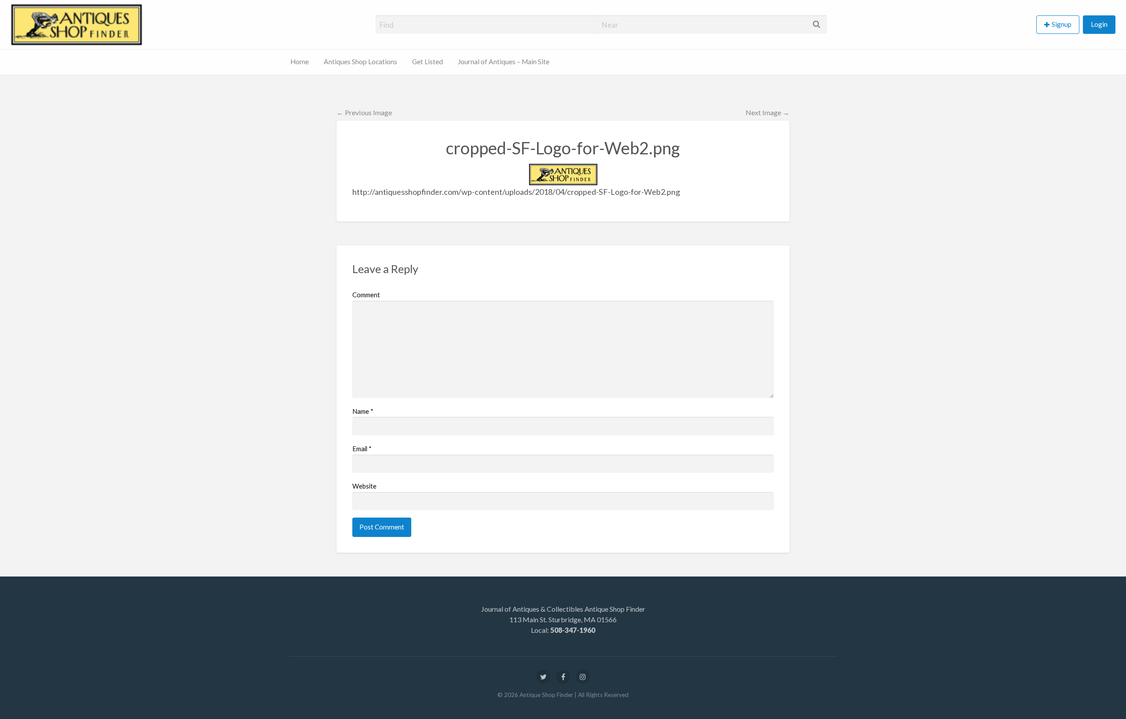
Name (362, 411)
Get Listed (427, 62)
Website (364, 486)
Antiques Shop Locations (360, 62)
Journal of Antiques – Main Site (503, 62)
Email (362, 449)
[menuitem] (1059, 24)
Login (1099, 24)
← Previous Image (364, 112)
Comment (366, 295)
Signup (1061, 24)
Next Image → (768, 112)
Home (299, 62)
